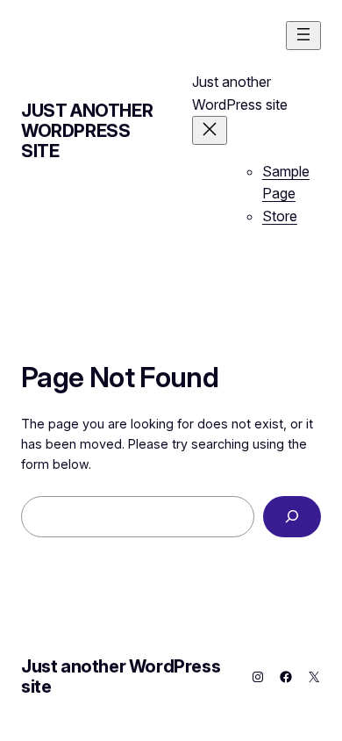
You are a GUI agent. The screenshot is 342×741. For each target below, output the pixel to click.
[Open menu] (303, 35)
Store (279, 216)
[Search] (292, 516)
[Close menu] (209, 130)
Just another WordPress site (87, 131)
